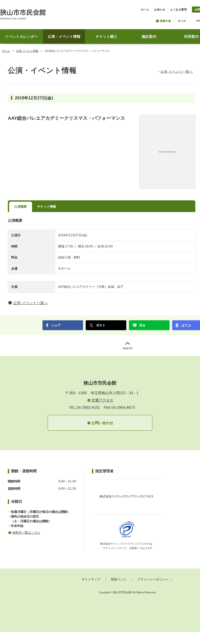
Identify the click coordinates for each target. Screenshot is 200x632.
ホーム (6, 50)
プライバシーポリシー (152, 579)
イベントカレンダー (21, 36)
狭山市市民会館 (46, 16)
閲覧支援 (165, 21)
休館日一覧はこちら (26, 532)
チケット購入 (106, 36)
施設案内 (149, 36)
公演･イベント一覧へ (176, 71)
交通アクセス (102, 400)
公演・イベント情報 (64, 36)
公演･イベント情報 (27, 50)
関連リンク (119, 579)
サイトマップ (91, 579)
